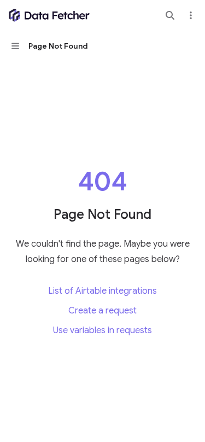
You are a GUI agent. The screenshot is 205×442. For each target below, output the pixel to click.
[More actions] (190, 15)
